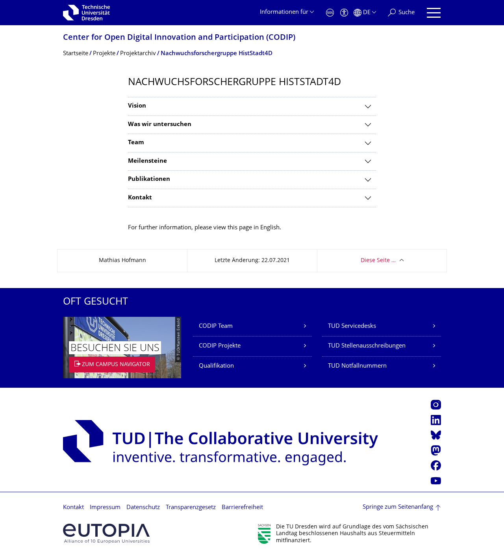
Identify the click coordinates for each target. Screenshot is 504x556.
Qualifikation (216, 366)
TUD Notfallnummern (357, 366)
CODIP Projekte (220, 346)
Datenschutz (143, 508)
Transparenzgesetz (191, 508)
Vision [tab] (137, 106)
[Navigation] (433, 13)
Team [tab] (136, 143)
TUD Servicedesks (352, 326)
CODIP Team (216, 326)
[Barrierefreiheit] (344, 13)
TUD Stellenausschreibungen (367, 346)
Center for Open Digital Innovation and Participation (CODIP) (179, 38)
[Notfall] (330, 13)
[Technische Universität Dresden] (86, 12)
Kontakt (73, 508)
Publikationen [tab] (149, 179)
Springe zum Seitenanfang (398, 507)
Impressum (105, 508)
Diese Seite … (378, 260)
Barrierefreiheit (242, 508)
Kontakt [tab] (140, 198)
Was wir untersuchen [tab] (159, 125)
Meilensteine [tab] (147, 161)
